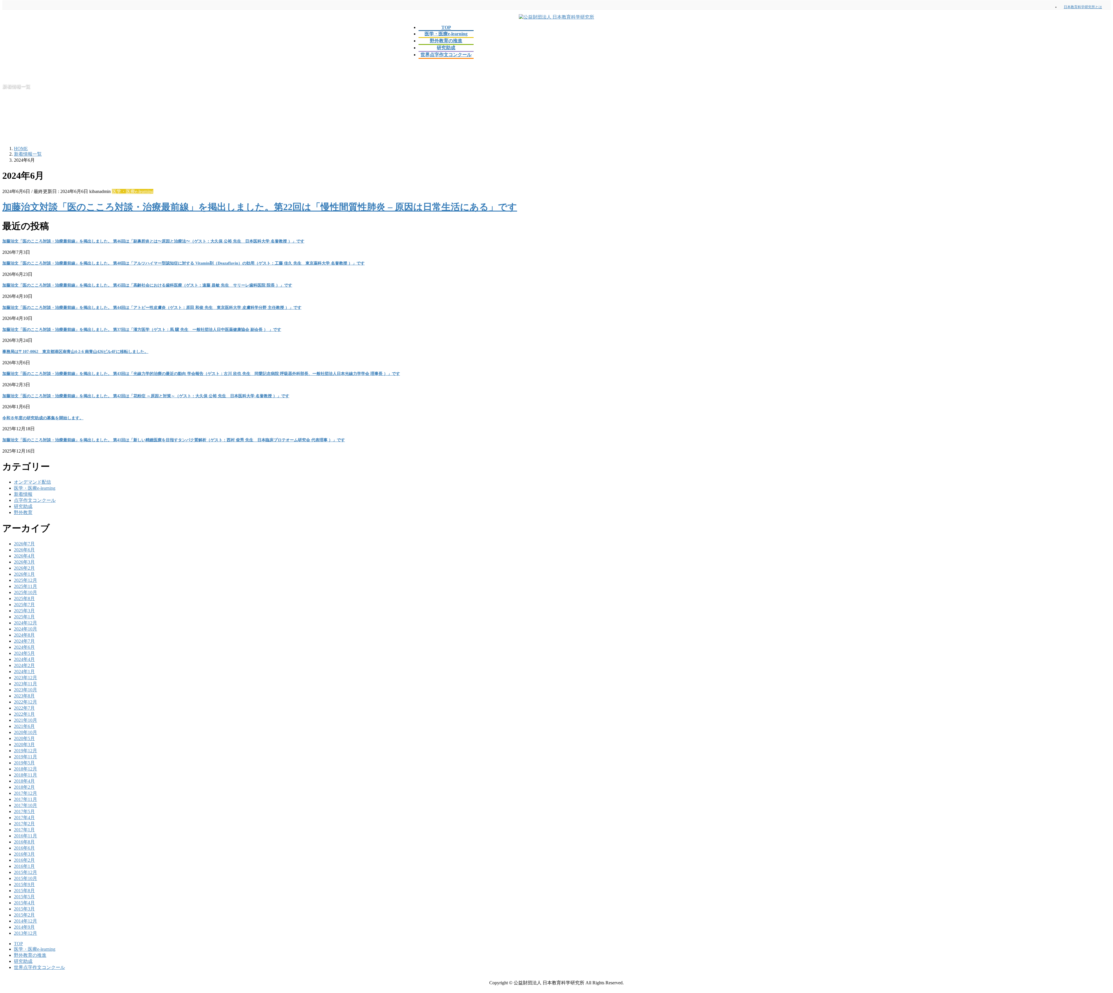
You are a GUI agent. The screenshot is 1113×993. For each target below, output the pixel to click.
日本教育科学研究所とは (1083, 7)
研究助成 (23, 506)
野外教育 (23, 512)
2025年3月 (24, 610)
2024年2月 (24, 665)
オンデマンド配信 (32, 482)
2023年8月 (24, 695)
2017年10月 (25, 805)
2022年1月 (24, 714)
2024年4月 (24, 659)
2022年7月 (24, 708)
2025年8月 (24, 598)
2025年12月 (25, 580)
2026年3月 (24, 562)
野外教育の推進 (30, 955)
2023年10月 (25, 689)
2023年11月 (25, 683)
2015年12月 (25, 872)
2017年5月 (24, 811)
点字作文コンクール (35, 500)
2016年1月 (24, 866)
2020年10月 (25, 732)
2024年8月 (24, 635)
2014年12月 (25, 921)
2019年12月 (25, 750)
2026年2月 (24, 568)
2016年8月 (24, 841)
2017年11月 (25, 799)
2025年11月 (25, 586)
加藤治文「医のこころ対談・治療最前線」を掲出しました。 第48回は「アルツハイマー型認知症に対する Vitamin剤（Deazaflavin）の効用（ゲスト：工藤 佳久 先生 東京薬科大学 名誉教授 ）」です (183, 263)
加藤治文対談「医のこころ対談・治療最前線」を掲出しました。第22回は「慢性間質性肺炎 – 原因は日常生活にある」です (259, 207)
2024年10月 (25, 628)
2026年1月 (24, 574)
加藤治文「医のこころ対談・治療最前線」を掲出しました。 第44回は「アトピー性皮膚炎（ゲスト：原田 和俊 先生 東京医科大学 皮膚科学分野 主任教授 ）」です (151, 307)
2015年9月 (24, 884)
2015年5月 (24, 896)
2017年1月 (24, 829)
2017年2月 (24, 823)
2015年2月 (24, 914)
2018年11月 (25, 774)
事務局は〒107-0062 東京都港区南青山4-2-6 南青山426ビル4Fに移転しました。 (75, 351)
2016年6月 (24, 848)
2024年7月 (24, 641)
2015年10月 (25, 878)
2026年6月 (24, 549)
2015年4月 (24, 902)
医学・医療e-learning (132, 191)
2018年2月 (24, 787)
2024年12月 (25, 622)
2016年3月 (24, 854)
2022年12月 (25, 701)
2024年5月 (24, 653)
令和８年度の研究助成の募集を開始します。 (42, 418)
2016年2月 (24, 860)
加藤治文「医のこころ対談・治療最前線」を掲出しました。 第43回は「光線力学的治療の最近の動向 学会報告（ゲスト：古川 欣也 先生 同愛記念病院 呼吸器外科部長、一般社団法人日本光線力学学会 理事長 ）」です (201, 373)
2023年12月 (25, 677)
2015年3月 (24, 908)
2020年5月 (24, 738)
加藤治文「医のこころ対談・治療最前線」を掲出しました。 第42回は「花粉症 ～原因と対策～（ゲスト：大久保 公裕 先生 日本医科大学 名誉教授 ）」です (145, 396)
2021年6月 (24, 726)
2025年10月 (25, 592)
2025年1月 (24, 616)
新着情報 (23, 494)
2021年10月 (25, 720)
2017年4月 (24, 817)
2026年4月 (24, 555)
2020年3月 (24, 744)
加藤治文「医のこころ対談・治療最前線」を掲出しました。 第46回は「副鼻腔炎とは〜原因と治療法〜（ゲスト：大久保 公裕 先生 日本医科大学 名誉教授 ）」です (153, 241)
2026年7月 (24, 543)
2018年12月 (25, 768)
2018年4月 (24, 781)
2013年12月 (25, 933)
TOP (18, 943)
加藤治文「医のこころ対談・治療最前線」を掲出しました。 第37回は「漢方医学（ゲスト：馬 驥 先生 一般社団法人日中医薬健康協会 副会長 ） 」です (141, 329)
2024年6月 (24, 647)
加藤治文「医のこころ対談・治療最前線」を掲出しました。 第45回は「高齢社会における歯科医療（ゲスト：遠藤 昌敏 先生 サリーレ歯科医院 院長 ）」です (147, 285)
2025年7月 (24, 604)
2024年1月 (24, 671)
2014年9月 (24, 927)
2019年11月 (25, 756)
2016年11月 (25, 835)
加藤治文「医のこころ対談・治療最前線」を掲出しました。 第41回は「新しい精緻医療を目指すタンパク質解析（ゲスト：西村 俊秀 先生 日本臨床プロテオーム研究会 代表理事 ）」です (173, 440)
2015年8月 (24, 890)
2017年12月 (25, 793)
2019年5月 (24, 762)
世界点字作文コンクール (39, 967)
